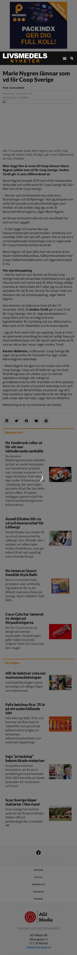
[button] (65, 58)
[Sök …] (72, 58)
